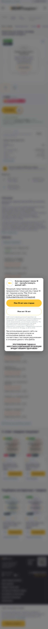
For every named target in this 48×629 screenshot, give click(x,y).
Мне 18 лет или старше (24, 303)
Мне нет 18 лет (24, 311)
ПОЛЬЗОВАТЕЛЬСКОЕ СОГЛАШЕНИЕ (20, 297)
